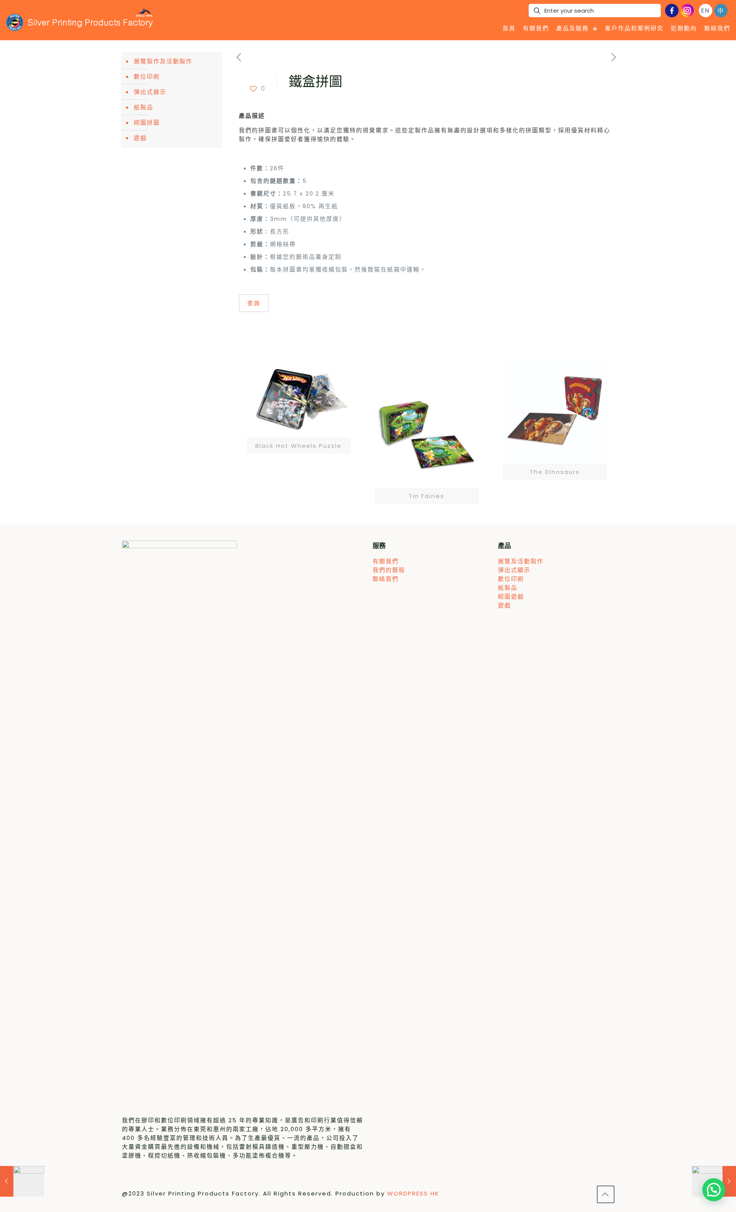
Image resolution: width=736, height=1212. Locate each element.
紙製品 (143, 107)
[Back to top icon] (605, 1194)
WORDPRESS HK (413, 1193)
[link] (298, 407)
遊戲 (140, 138)
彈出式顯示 (514, 570)
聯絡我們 (386, 579)
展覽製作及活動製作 (163, 61)
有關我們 (386, 561)
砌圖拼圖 (147, 122)
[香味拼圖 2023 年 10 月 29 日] (22, 1181)
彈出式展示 (150, 92)
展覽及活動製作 (521, 561)
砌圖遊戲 (511, 596)
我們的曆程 (389, 570)
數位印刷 (147, 76)
